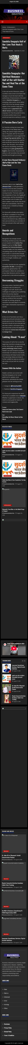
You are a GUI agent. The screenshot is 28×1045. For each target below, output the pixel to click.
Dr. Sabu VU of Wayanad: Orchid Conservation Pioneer (6, 678)
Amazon (22, 396)
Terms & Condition (9, 1035)
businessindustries (7, 50)
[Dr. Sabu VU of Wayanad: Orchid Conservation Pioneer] (14, 843)
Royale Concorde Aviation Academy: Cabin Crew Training (6, 688)
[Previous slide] (23, 661)
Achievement (6, 37)
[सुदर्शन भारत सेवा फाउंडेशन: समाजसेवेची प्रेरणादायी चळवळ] (14, 439)
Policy (10, 1032)
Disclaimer (7, 1024)
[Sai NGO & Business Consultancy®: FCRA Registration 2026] (14, 899)
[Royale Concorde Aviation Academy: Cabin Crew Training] (14, 871)
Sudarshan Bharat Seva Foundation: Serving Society (14, 481)
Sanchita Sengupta (16, 389)
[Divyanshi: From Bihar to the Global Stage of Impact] (14, 497)
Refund (6, 1032)
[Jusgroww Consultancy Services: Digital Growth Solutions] (14, 926)
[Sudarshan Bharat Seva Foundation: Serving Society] (14, 468)
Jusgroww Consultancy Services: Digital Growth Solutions (13, 939)
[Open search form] (26, 21)
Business (6, 851)
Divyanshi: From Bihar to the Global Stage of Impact (13, 510)
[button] (2, 21)
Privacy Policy (8, 1028)
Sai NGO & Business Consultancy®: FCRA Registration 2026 (6, 698)
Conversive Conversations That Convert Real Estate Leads (12, 409)
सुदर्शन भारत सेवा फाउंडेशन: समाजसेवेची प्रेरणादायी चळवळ (13, 451)
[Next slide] (25, 661)
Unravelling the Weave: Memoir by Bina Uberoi (12, 417)
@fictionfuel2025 (16, 386)
